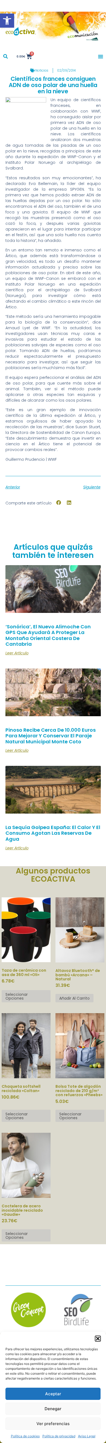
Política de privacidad (58, 1436)
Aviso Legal (86, 1436)
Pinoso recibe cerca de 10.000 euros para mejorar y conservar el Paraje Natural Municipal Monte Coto (50, 736)
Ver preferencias (53, 1423)
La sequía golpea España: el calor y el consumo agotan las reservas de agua (52, 833)
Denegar (53, 1408)
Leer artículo (17, 653)
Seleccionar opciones (16, 996)
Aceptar (53, 1393)
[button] (7, 21)
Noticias (41, 70)
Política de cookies (25, 1436)
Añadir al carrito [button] (74, 998)
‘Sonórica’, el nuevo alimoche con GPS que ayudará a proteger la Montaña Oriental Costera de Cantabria (48, 635)
